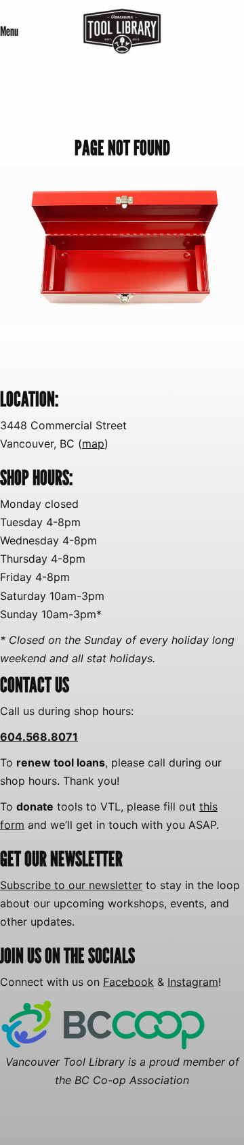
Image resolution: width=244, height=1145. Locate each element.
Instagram (192, 982)
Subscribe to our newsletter (71, 885)
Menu (9, 31)
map (93, 443)
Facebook (128, 982)
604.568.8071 (39, 736)
